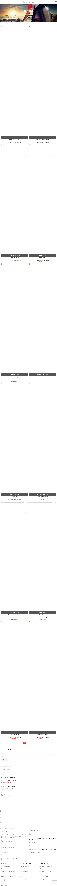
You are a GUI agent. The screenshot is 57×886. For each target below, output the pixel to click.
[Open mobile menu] (1, 2)
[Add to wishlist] (25, 35)
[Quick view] (25, 32)
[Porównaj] (25, 28)
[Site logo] (28, 2)
